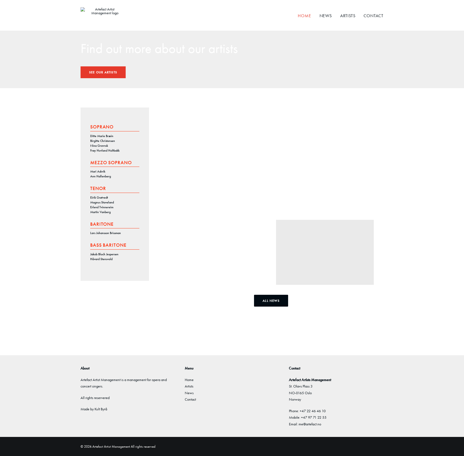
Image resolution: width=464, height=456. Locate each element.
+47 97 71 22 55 (314, 417)
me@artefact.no (310, 424)
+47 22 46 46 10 (313, 410)
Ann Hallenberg (100, 176)
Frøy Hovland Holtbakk (104, 150)
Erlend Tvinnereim (101, 207)
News (326, 16)
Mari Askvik (97, 171)
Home (304, 16)
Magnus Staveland (102, 202)
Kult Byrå (101, 409)
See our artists (103, 72)
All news (271, 301)
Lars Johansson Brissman (105, 233)
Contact (373, 16)
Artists (348, 16)
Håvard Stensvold (101, 259)
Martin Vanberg (100, 212)
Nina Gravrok (99, 145)
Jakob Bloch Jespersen (104, 254)
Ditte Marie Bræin (101, 136)
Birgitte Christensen (102, 141)
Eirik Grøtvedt (99, 197)
